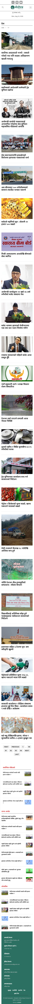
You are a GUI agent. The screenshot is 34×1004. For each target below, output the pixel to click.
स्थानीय (20, 990)
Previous (15, 747)
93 (16, 751)
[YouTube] (20, 1)
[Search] (3, 7)
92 (11, 751)
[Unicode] (13, 1)
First (6, 747)
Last (17, 754)
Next (27, 751)
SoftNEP (19, 1002)
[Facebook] (17, 1)
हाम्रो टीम (16, 993)
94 (21, 751)
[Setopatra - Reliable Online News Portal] (17, 8)
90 (29, 747)
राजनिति (14, 990)
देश (24, 990)
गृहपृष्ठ (2, 27)
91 (6, 751)
